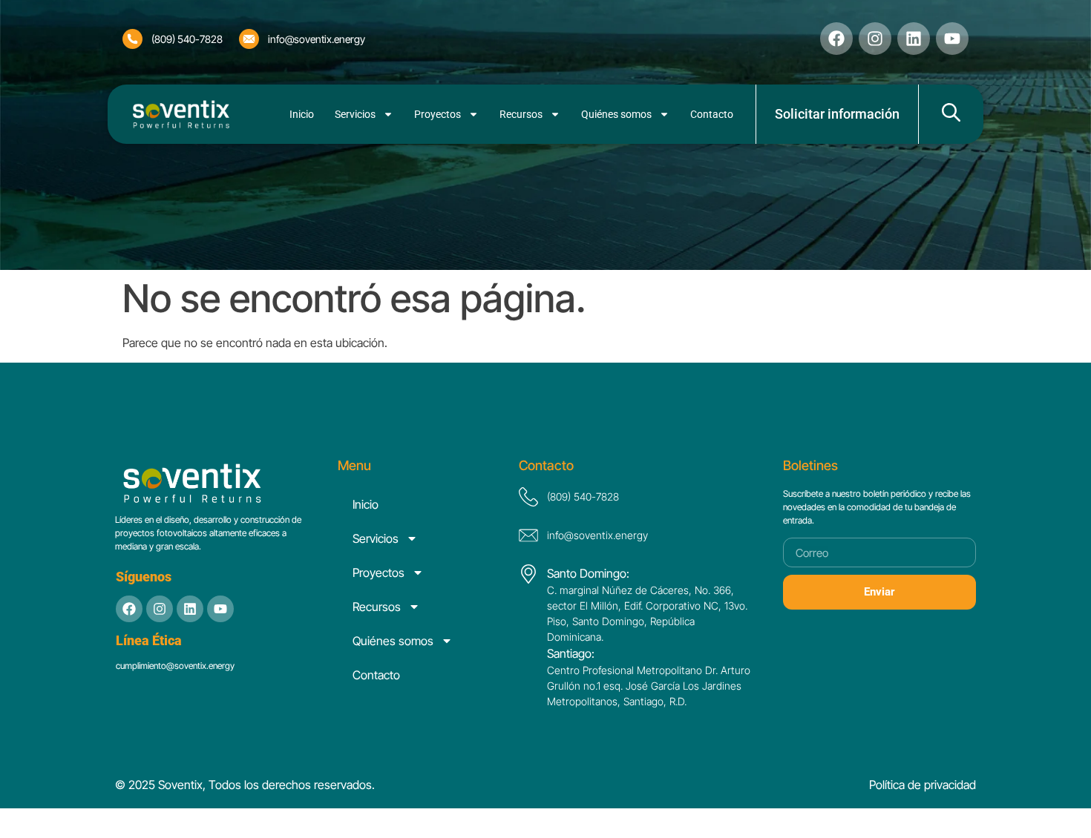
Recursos (521, 114)
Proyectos (437, 114)
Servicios (355, 114)
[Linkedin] (913, 38)
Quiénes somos (616, 114)
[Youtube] (220, 608)
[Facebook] (836, 38)
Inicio (301, 114)
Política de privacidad (922, 784)
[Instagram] (875, 38)
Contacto (711, 114)
